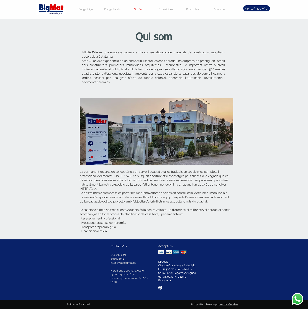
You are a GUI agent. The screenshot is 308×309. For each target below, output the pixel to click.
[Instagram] (160, 288)
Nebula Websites (228, 304)
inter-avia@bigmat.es (123, 262)
